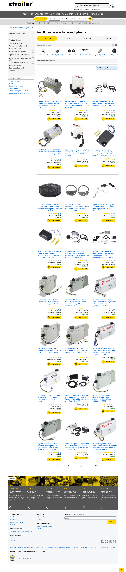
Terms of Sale (94, 547)
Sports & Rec (37, 14)
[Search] (76, 5)
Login (11, 538)
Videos (67, 38)
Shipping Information (16, 522)
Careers (39, 519)
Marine (78, 14)
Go (90, 19)
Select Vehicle (40, 19)
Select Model (79, 19)
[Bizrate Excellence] (12, 558)
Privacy (66, 523)
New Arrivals (97, 14)
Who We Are (41, 517)
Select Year (53, 19)
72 (85, 465)
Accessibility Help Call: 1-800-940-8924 (22, 547)
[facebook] (102, 541)
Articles (87, 38)
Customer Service (81, 10)
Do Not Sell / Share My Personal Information (60, 547)
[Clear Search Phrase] (108, 5)
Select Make (66, 19)
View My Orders (15, 517)
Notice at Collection (82, 547)
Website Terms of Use (108, 547)
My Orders (95, 10)
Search (39, 529)
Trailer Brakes (71, 54)
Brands (86, 14)
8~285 (11, 84)
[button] (113, 45)
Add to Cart (56, 119)
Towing (26, 14)
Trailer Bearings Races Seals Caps (114, 55)
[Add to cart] (49, 119)
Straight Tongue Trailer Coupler (100, 55)
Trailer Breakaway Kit (86, 55)
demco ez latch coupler (17, 93)
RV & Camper (67, 14)
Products (47, 38)
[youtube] (114, 541)
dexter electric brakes (16, 86)
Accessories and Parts (57, 55)
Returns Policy (14, 519)
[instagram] (110, 541)
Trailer (48, 14)
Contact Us (13, 525)
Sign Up (12, 540)
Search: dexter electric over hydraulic (20, 28)
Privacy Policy (40, 547)
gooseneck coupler (15, 81)
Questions (108, 38)
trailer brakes (13, 88)
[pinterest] (106, 541)
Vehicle (56, 14)
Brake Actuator (43, 54)
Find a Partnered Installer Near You (21, 531)
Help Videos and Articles (44, 526)
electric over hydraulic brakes (18, 91)
